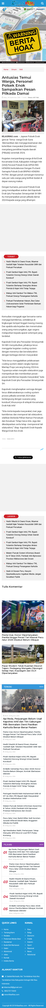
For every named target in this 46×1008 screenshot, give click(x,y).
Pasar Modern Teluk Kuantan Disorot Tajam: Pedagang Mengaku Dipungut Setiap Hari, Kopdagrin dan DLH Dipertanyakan (22, 669)
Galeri (6, 948)
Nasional (30, 948)
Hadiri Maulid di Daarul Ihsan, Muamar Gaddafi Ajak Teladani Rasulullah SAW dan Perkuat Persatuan (24, 264)
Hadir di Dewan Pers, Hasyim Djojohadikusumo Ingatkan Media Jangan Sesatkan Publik (23, 574)
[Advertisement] (23, 227)
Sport (29, 945)
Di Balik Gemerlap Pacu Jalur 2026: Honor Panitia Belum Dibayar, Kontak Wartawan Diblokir (22, 771)
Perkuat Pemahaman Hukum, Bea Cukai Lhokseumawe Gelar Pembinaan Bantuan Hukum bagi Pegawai (23, 304)
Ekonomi (30, 936)
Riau (29, 929)
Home (6, 69)
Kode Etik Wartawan (11, 945)
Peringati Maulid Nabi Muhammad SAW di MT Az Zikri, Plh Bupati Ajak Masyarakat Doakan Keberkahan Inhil (22, 796)
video (6, 955)
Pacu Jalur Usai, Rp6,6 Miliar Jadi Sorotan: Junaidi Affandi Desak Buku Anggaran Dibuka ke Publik (21, 820)
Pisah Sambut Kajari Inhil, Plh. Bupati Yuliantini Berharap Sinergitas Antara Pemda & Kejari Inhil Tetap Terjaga (21, 285)
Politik (29, 939)
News (29, 951)
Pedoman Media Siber (12, 939)
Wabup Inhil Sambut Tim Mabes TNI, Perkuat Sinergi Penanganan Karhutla (22, 294)
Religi (29, 933)
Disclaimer (8, 942)
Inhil (21, 69)
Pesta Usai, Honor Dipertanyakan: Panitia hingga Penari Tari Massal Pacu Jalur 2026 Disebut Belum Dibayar (22, 637)
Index (41, 687)
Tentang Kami (9, 933)
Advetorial (8, 951)
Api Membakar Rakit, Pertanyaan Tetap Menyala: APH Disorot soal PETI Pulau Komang (21, 832)
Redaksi (7, 936)
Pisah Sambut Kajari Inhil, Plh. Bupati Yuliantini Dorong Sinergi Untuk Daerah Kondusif (22, 275)
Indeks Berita (9, 961)
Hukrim (30, 942)
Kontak (6, 958)
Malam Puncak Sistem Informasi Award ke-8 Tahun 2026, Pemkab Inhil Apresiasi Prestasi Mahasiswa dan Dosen (23, 556)
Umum (14, 69)
